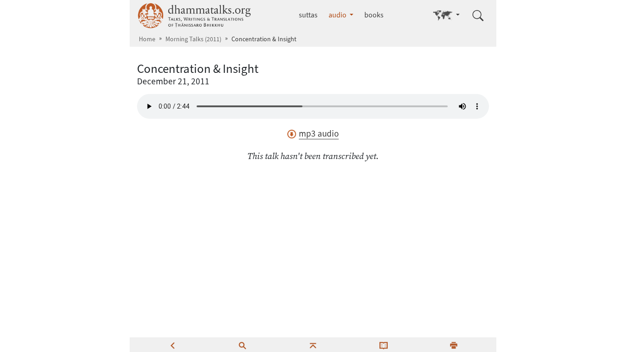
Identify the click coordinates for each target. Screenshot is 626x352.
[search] (242, 345)
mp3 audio (319, 133)
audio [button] (338, 15)
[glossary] (383, 345)
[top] (313, 345)
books (374, 15)
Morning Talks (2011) (193, 39)
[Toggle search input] (478, 15)
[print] (454, 345)
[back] (172, 345)
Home (147, 39)
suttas (308, 15)
